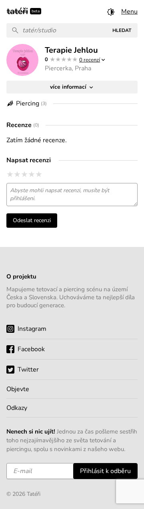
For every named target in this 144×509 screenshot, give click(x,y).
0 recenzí (89, 60)
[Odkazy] (72, 408)
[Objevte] (72, 389)
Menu (129, 11)
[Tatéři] (17, 10)
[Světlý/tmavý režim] (111, 11)
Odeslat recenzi (32, 220)
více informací (69, 87)
